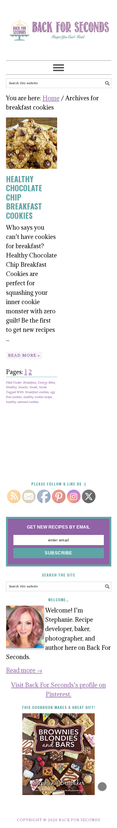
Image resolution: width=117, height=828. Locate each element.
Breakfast (29, 382)
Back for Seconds (56, 27)
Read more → (24, 670)
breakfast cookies (37, 392)
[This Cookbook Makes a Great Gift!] (58, 754)
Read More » (24, 355)
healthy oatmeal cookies (22, 402)
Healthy (11, 387)
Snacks (23, 387)
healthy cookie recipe (37, 397)
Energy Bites (46, 382)
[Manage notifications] (102, 786)
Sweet (33, 387)
